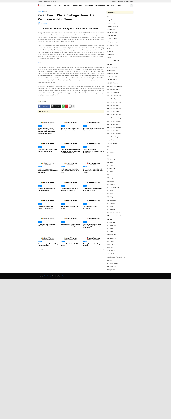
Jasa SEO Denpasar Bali (114, 95)
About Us (40, 1)
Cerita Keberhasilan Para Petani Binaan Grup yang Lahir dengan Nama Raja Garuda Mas (70, 151)
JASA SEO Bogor (111, 70)
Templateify (47, 276)
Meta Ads (67, 5)
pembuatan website (112, 263)
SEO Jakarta (110, 181)
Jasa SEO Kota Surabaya (114, 133)
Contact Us (47, 1)
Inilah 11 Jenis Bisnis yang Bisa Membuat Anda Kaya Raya (70, 129)
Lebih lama (100, 250)
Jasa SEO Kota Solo (112, 130)
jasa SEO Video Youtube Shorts (116, 257)
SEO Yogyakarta (111, 238)
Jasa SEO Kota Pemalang (114, 121)
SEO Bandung (111, 159)
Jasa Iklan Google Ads (113, 89)
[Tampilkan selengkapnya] (73, 106)
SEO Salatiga (110, 206)
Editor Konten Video (112, 45)
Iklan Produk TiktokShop (114, 61)
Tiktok (131, 1)
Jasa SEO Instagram (112, 99)
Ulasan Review (111, 250)
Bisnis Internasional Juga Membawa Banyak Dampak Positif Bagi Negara (48, 170)
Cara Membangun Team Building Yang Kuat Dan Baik (48, 244)
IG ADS (109, 57)
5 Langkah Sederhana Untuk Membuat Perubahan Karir (69, 189)
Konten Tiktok (111, 140)
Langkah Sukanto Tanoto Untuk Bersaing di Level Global (47, 150)
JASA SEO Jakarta (112, 80)
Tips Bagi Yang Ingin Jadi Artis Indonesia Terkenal (92, 189)
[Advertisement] (53, 291)
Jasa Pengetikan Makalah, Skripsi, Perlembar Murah (46, 207)
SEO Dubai (110, 175)
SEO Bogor (110, 165)
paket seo (109, 260)
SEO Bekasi (110, 162)
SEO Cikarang (111, 168)
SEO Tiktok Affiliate (112, 235)
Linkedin (126, 1)
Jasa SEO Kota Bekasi (113, 105)
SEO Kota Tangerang (113, 187)
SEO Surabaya (111, 222)
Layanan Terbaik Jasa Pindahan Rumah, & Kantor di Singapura (70, 225)
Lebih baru (42, 250)
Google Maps (77, 5)
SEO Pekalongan (111, 200)
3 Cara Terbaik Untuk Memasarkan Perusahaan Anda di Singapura (93, 151)
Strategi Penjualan (112, 244)
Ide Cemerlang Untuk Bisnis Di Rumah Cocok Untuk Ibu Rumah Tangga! (93, 170)
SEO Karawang (111, 184)
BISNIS (46, 11)
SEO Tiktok (110, 231)
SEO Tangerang (111, 225)
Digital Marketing (111, 35)
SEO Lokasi (110, 193)
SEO (55, 5)
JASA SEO (110, 64)
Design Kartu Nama (112, 26)
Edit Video (110, 5)
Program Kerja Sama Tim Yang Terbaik (70, 207)
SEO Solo (109, 219)
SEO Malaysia (111, 197)
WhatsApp (53, 1)
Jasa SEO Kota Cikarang (114, 108)
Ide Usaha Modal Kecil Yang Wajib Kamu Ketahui (93, 129)
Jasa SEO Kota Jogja (113, 111)
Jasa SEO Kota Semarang (114, 127)
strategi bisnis (111, 269)
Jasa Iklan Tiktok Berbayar (114, 86)
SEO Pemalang (111, 203)
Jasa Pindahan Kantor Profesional (90, 207)
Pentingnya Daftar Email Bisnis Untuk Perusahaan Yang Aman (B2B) (70, 170)
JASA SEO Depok (112, 76)
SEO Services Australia (113, 212)
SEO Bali (109, 156)
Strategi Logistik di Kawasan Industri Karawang (46, 189)
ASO (60, 5)
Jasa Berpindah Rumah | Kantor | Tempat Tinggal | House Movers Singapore (93, 226)
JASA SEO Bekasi (112, 67)
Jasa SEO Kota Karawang (114, 114)
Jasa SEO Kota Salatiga (113, 124)
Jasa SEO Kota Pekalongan (114, 118)
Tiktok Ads (110, 247)
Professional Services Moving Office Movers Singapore (47, 225)
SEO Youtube (110, 241)
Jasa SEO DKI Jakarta (113, 92)
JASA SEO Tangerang (113, 83)
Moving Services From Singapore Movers (93, 244)
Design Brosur (111, 20)
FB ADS (109, 48)
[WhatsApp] (63, 106)
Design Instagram (112, 23)
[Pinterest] (66, 106)
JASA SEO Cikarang (112, 73)
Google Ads (89, 5)
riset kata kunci (111, 266)
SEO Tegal (110, 228)
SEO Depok (110, 171)
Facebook (113, 1)
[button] (131, 5)
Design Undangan (112, 32)
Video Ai (119, 5)
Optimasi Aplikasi (112, 143)
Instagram (120, 1)
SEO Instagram (111, 178)
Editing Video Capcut (113, 42)
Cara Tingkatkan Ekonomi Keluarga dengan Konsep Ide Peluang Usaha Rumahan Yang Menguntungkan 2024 (47, 131)
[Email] (70, 106)
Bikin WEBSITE (100, 5)
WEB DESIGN (110, 254)
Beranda (40, 11)
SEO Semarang (111, 209)
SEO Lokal (110, 190)
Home (49, 5)
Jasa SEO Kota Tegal (113, 137)
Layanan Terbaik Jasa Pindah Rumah (69, 244)
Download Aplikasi (112, 38)
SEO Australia (110, 152)
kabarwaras (64, 276)
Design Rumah (111, 29)
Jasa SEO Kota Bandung (114, 102)
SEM (108, 146)
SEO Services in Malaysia (114, 216)
